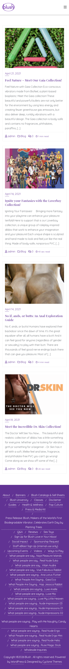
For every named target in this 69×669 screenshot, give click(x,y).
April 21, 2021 (13, 73)
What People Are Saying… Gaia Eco (35, 579)
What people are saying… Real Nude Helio (35, 640)
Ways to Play (55, 551)
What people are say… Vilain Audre (35, 565)
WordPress (17, 661)
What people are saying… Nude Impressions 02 (35, 613)
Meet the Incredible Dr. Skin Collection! (33, 426)
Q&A (20, 532)
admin (11, 136)
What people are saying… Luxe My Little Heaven (35, 598)
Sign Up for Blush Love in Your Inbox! (35, 536)
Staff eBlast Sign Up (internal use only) (35, 546)
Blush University (19, 500)
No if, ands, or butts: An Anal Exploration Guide (34, 318)
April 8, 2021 (12, 419)
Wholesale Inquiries (35, 649)
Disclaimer (55, 500)
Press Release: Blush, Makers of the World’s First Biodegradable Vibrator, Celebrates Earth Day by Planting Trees (33, 522)
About (6, 495)
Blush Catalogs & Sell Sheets (48, 495)
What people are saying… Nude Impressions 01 (35, 608)
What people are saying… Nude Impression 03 (35, 603)
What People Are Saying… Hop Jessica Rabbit (35, 584)
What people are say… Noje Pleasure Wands (35, 555)
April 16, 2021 (13, 193)
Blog (23, 136)
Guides (12, 504)
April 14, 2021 (13, 309)
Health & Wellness (32, 504)
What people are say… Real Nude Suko (35, 560)
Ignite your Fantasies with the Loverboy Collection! (33, 203)
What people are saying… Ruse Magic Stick (35, 645)
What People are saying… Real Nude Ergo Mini (35, 635)
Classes (38, 500)
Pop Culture (56, 504)
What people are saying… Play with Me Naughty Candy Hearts (34, 624)
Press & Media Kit (35, 509)
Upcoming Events (18, 551)
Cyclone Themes (52, 661)
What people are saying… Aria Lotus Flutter (35, 574)
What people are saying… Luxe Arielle (35, 589)
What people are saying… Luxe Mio (35, 593)
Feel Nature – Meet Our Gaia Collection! (33, 80)
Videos (38, 551)
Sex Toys (49, 532)
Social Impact (20, 541)
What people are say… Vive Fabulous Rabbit (35, 570)
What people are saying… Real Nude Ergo (35, 630)
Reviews (33, 532)
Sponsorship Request (46, 541)
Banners (21, 495)
